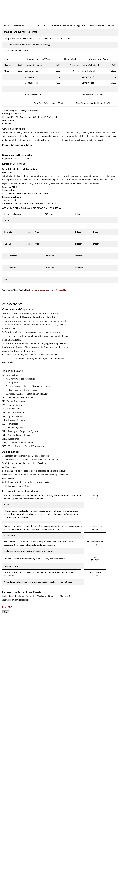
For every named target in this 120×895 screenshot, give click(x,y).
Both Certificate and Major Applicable (47, 290)
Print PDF (7, 607)
